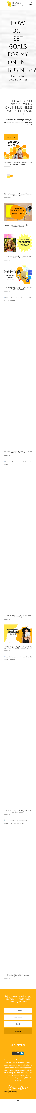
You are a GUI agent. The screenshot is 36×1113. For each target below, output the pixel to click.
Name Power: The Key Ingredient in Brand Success (18, 226)
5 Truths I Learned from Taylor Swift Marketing (17, 616)
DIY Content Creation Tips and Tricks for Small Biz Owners (18, 164)
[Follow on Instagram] (18, 1053)
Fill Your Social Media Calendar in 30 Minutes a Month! (18, 452)
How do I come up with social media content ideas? (18, 811)
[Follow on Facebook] (14, 1053)
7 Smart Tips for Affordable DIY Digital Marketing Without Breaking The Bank (18, 647)
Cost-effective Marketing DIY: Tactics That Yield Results (18, 288)
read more (7, 166)
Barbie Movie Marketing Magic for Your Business (18, 257)
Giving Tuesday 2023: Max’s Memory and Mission (18, 195)
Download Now (11, 137)
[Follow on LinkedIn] (22, 1053)
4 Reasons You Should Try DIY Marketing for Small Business (18, 975)
